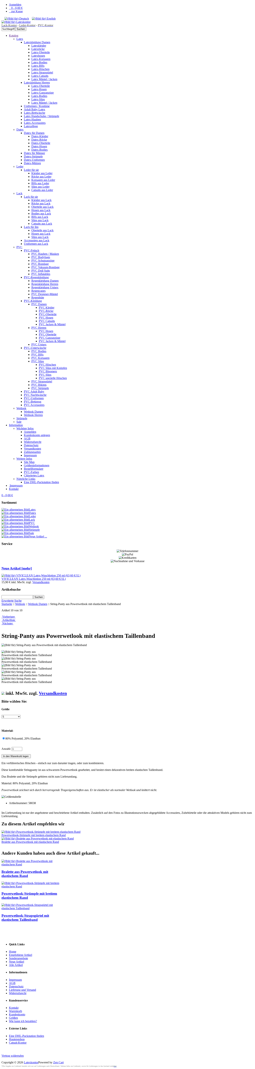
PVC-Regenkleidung (36, 277)
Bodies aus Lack (41, 213)
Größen (13, 1017)
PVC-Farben (31, 472)
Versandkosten (32, 448)
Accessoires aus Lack (36, 240)
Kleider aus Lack (41, 200)
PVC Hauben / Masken (45, 253)
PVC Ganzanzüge (49, 337)
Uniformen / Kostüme (37, 106)
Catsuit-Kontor (18, 1042)
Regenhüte (37, 297)
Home (12, 951)
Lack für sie (31, 196)
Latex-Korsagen (40, 59)
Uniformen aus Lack (36, 243)
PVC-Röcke (46, 310)
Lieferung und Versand (22, 989)
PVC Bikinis (38, 384)
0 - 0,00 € (16, 8)
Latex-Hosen (39, 89)
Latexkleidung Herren (37, 82)
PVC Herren (38, 327)
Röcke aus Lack (40, 203)
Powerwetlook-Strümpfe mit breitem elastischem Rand (33, 835)
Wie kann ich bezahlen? (23, 1021)
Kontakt (13, 488)
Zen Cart (58, 1062)
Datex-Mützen (32, 163)
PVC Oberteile (47, 334)
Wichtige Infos (25, 428)
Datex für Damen (34, 133)
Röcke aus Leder (41, 176)
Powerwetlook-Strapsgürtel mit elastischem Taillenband (25, 918)
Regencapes (38, 290)
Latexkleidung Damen (37, 42)
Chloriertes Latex (34, 475)
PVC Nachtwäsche (35, 394)
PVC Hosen (46, 317)
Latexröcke (38, 49)
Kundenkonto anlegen (37, 435)
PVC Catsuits (47, 321)
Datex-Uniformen (34, 159)
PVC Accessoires (34, 405)
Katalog (13, 35)
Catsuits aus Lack (41, 223)
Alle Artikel (16, 965)
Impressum (30, 455)
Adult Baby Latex (34, 109)
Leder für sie (31, 169)
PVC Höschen (47, 364)
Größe (5, 709)
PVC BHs (37, 354)
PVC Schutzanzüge (43, 260)
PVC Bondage (40, 263)
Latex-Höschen (40, 69)
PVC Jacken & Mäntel (52, 324)
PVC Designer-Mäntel (44, 294)
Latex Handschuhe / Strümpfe (41, 116)
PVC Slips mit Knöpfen (53, 368)
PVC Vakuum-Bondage (45, 267)
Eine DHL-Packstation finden (41, 482)
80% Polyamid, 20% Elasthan (23, 738)
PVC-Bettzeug (32, 401)
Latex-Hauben (32, 119)
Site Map (29, 462)
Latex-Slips (38, 99)
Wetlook (21, 408)
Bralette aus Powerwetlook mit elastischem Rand (30, 841)
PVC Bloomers (48, 371)
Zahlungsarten (32, 452)
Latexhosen (38, 55)
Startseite (6, 604)
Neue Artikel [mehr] (16, 568)
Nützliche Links (25, 478)
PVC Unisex (38, 344)
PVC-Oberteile (48, 314)
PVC (19, 247)
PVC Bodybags (40, 257)
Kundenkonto (17, 1014)
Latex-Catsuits (39, 75)
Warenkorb (15, 1011)
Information (16, 425)
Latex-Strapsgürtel (42, 72)
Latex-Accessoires (35, 122)
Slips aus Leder (40, 186)
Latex (19, 38)
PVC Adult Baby (34, 391)
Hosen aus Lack (40, 210)
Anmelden (15, 4)
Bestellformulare (33, 468)
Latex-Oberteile (40, 52)
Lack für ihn (31, 227)
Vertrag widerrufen (12, 1055)
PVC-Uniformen (34, 398)
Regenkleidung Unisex (44, 287)
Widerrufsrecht (32, 441)
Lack (19, 193)
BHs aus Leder (40, 183)
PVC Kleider (46, 307)
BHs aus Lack (39, 216)
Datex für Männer (34, 153)
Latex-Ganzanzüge (42, 92)
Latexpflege (31, 126)
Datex (20, 129)
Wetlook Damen (33, 411)
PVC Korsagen (40, 358)
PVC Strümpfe (40, 388)
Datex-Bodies (39, 149)
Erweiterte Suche (11, 600)
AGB (27, 438)
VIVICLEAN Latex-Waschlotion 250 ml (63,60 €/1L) (33, 578)
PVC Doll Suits (40, 270)
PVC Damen (39, 304)
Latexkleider (38, 45)
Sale (18, 421)
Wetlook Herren (33, 415)
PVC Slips (37, 361)
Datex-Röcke (39, 139)
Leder (19, 166)
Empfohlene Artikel (20, 955)
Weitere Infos (24, 458)
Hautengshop (17, 1039)
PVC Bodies (38, 351)
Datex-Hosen (39, 146)
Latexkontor (31, 1062)
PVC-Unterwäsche (35, 347)
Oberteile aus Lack (42, 206)
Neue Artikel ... (38, 536)
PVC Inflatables (40, 274)
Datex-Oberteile (40, 143)
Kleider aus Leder (41, 173)
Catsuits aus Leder (42, 190)
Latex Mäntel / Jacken (44, 79)
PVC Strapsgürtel (41, 381)
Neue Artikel (16, 961)
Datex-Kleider (39, 136)
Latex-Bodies (39, 62)
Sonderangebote (18, 958)
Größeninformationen (36, 465)
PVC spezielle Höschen (53, 378)
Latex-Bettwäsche (34, 112)
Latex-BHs (37, 65)
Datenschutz (31, 445)
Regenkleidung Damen (45, 280)
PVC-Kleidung (33, 300)
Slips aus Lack (40, 220)
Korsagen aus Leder (43, 180)
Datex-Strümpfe (33, 156)
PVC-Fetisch (31, 250)
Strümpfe (21, 418)
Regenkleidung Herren (44, 284)
